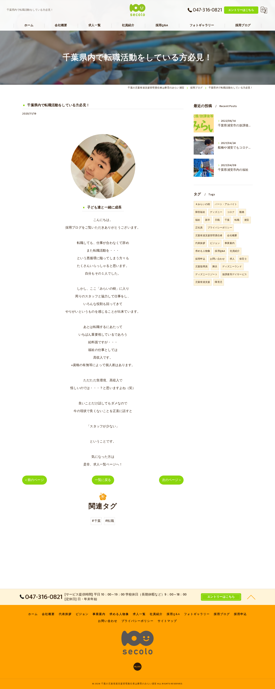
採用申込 (200, 259)
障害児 (218, 282)
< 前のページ (34, 480)
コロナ (231, 212)
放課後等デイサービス (234, 274)
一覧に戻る (103, 480)
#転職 (109, 521)
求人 (232, 259)
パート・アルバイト (226, 204)
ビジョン (215, 243)
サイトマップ (167, 621)
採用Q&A (220, 251)
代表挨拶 (200, 243)
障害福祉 (200, 212)
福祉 (197, 220)
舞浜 (214, 266)
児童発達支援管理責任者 (208, 235)
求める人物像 (202, 251)
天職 (217, 220)
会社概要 (232, 235)
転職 (237, 220)
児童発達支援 (202, 282)
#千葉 (96, 521)
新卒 (207, 220)
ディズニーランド (232, 266)
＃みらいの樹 (202, 204)
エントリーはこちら (241, 10)
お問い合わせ (217, 259)
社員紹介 (235, 251)
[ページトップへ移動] (251, 597)
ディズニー (216, 212)
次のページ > (171, 480)
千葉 (227, 220)
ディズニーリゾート (206, 274)
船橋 (241, 212)
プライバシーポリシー (220, 228)
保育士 (243, 259)
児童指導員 (201, 266)
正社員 (199, 228)
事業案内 (230, 243)
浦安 (246, 220)
